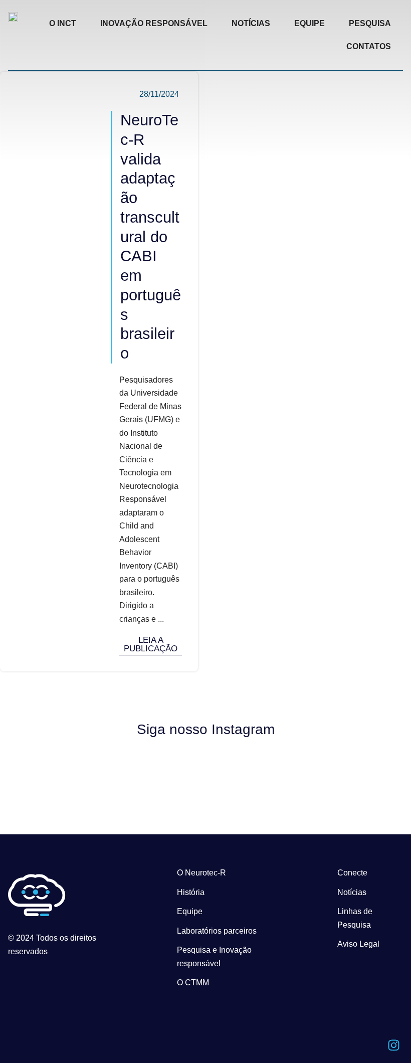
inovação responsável (154, 23)
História (190, 892)
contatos (368, 46)
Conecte (352, 872)
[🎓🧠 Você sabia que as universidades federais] (355, 762)
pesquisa (370, 23)
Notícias (351, 892)
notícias (251, 23)
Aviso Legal (358, 944)
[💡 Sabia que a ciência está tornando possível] (55, 764)
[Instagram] (393, 1045)
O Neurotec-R (201, 872)
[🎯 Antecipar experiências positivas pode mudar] (255, 771)
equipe (309, 23)
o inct (62, 23)
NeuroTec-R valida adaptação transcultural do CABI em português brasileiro (150, 236)
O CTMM (193, 982)
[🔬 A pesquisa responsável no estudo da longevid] (155, 773)
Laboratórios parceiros (217, 931)
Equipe (189, 911)
